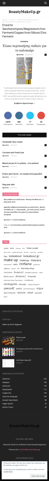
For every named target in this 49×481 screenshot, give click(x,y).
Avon (12, 248)
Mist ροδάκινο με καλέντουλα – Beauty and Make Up (22, 199)
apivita (6, 248)
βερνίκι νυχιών (9, 276)
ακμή (40, 272)
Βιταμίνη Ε (19, 272)
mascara (36, 260)
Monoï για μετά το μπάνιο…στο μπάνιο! (20, 163)
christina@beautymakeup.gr (29, 449)
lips (5, 256)
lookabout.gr (31, 256)
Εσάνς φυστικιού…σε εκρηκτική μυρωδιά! (22, 174)
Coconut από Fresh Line (13, 152)
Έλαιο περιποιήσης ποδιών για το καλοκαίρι (24, 48)
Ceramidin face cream (12, 142)
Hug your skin (8, 184)
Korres (26, 252)
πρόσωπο (21, 292)
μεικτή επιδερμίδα (29, 289)
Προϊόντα (24, 41)
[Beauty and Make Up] (24, 12)
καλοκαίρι (22, 284)
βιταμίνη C (21, 276)
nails (15, 264)
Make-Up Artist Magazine (12, 324)
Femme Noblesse (19, 220)
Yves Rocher (8, 272)
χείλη (5, 296)
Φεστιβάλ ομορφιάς (31, 272)
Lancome (33, 252)
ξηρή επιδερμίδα (10, 293)
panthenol (36, 264)
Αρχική (4, 20)
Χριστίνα (19, 55)
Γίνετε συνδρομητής (41, 113)
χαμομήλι (38, 293)
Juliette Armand (17, 252)
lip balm (40, 252)
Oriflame (25, 264)
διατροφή (32, 276)
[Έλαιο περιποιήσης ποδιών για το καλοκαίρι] (24, 70)
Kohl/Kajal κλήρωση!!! (23, 360)
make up (11, 260)
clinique (18, 248)
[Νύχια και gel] (8, 340)
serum (13, 268)
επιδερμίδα (10, 284)
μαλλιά (19, 288)
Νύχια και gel (20, 337)
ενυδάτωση (29, 280)
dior (23, 248)
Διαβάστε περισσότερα (23, 103)
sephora (7, 269)
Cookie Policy (8, 472)
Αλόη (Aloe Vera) (9, 202)
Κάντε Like (8, 112)
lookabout (15, 256)
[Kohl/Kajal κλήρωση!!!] (8, 363)
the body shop (27, 268)
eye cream (7, 252)
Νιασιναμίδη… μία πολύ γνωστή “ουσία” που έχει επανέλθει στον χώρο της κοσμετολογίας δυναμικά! (24, 212)
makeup (24, 260)
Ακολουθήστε (19, 112)
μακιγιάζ (9, 288)
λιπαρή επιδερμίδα (34, 284)
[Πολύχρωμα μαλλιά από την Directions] (8, 352)
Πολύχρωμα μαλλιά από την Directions (29, 349)
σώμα (30, 292)
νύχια (40, 288)
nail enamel (8, 264)
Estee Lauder (32, 248)
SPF (18, 268)
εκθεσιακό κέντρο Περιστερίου (13, 280)
